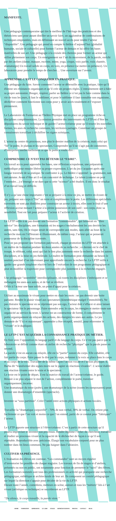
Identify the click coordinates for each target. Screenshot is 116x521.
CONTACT (83, 508)
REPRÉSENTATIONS (63, 508)
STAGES (52, 508)
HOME (16, 508)
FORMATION (25, 508)
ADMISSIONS (35, 508)
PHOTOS (74, 508)
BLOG (90, 508)
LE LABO (44, 508)
